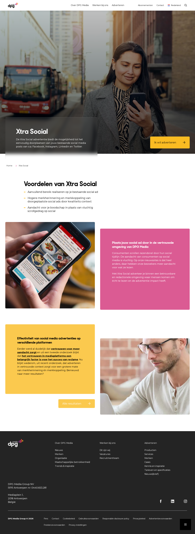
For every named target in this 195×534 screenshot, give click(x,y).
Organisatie (61, 458)
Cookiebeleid (69, 518)
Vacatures (105, 454)
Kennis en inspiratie (154, 466)
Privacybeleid (139, 518)
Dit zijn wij (105, 450)
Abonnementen (145, 5)
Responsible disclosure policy (115, 518)
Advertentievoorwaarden (160, 518)
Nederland (176, 5)
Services (148, 454)
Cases (147, 462)
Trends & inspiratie (64, 466)
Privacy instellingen (78, 525)
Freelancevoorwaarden (54, 525)
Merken (59, 454)
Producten (150, 450)
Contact (160, 5)
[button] (170, 142)
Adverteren (118, 5)
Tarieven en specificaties (157, 470)
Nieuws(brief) (151, 474)
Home (9, 165)
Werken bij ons (100, 5)
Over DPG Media (80, 5)
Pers (46, 518)
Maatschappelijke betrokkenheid (72, 462)
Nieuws (59, 450)
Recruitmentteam (109, 458)
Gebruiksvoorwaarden (89, 518)
